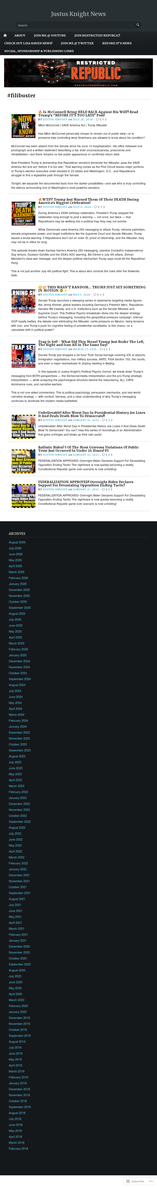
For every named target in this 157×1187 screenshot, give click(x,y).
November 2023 (19, 738)
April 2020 (15, 994)
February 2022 (18, 863)
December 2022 (19, 803)
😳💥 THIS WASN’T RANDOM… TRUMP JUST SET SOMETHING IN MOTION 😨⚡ (92, 288)
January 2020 (18, 1011)
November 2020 (19, 952)
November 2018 (19, 1095)
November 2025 (19, 595)
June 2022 (15, 839)
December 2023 (19, 732)
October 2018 (18, 1101)
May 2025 (15, 631)
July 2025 (15, 619)
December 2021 (19, 875)
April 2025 (15, 637)
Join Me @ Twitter (77, 43)
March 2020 (16, 1000)
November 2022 (19, 809)
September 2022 (20, 821)
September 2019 (20, 1035)
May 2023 (15, 774)
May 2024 (15, 702)
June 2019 (15, 1053)
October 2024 (18, 673)
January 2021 (18, 940)
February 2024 (18, 720)
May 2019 (15, 1059)
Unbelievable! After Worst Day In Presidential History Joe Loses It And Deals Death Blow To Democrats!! (91, 414)
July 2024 (15, 691)
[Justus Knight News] (78, 73)
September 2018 (20, 1107)
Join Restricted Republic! (97, 35)
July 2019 (15, 1047)
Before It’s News (117, 43)
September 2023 (20, 750)
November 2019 (19, 1023)
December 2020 (19, 946)
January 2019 (18, 1083)
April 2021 (15, 922)
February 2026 (18, 578)
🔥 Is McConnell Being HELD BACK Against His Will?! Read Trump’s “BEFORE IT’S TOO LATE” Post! (88, 113)
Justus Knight (55, 119)
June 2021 (15, 910)
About (20, 35)
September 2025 (20, 607)
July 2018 (15, 1118)
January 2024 (18, 726)
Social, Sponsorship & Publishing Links (39, 51)
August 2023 (17, 756)
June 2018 (15, 1124)
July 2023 (15, 762)
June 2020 (15, 982)
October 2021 (18, 887)
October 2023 (18, 744)
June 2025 (15, 625)
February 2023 (18, 792)
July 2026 (15, 548)
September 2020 (20, 964)
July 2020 (15, 976)
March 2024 (16, 714)
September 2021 (20, 893)
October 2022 (18, 815)
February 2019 (18, 1077)
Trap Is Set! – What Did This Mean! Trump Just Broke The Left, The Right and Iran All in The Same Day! (91, 343)
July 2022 (15, 833)
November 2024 (19, 667)
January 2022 (18, 869)
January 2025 (18, 655)
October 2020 (18, 958)
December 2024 (19, 661)
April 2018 (15, 1136)
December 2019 (19, 1017)
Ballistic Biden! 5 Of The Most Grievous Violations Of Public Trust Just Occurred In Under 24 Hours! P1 (88, 449)
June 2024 (15, 696)
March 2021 (16, 928)
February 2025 (18, 649)
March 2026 (16, 572)
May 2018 (15, 1130)
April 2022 (15, 851)
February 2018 (18, 1148)
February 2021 (18, 934)
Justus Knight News (78, 13)
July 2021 (15, 904)
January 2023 (18, 798)
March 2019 (16, 1071)
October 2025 (18, 601)
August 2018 (17, 1113)
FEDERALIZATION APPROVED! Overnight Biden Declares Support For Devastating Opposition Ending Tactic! (85, 483)
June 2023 (15, 768)
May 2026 (15, 560)
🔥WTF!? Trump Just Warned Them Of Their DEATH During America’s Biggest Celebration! (88, 201)
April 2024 (15, 708)
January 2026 (18, 584)
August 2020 (17, 970)
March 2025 (16, 643)
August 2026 (17, 542)
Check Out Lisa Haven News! (28, 43)
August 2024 (17, 685)
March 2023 (16, 786)
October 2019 (18, 1029)
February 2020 (18, 1006)
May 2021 (15, 916)
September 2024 (20, 679)
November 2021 (19, 881)
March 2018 (16, 1142)
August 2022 (17, 827)
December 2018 (19, 1089)
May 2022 (15, 845)
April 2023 (15, 780)
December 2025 (19, 589)
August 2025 (17, 613)
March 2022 (16, 857)
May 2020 (15, 988)
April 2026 (15, 566)
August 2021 (17, 899)
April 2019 (15, 1065)
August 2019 (17, 1041)
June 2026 (15, 554)
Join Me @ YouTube (50, 35)
